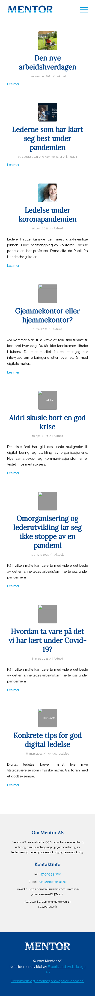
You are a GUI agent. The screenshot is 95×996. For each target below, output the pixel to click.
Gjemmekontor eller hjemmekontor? (47, 315)
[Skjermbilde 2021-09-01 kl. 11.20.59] (47, 40)
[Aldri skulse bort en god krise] (47, 400)
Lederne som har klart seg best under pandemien (47, 138)
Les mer (13, 84)
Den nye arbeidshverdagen (47, 62)
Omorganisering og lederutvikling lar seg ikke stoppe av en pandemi (47, 532)
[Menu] (81, 9)
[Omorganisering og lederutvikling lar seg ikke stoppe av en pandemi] (47, 501)
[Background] (47, 112)
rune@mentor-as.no (52, 881)
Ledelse (64, 753)
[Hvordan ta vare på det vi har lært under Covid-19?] (47, 614)
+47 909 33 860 (50, 874)
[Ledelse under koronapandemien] (47, 193)
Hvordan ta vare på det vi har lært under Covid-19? (48, 640)
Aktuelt (62, 76)
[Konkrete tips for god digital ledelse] (47, 718)
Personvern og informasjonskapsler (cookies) (47, 981)
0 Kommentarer (52, 156)
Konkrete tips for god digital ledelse (47, 740)
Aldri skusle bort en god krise (47, 422)
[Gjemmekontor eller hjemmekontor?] (47, 293)
